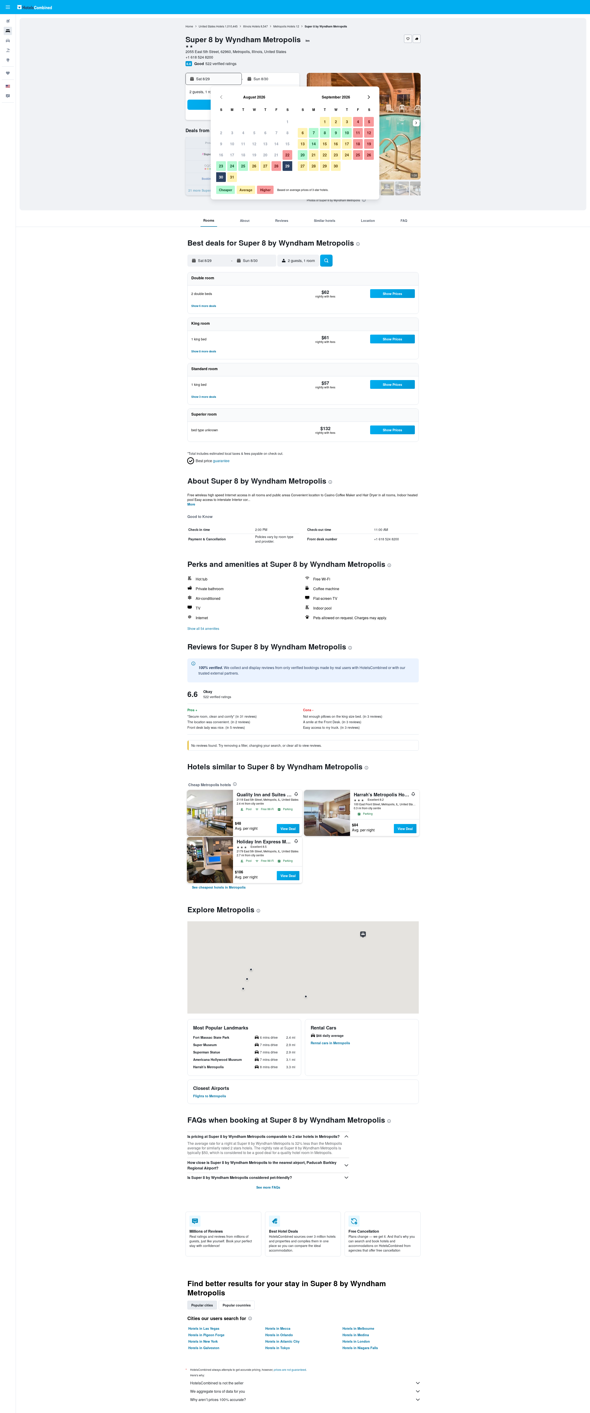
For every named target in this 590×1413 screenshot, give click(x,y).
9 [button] (221, 143)
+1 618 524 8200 (199, 57)
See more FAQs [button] (268, 1187)
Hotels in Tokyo (277, 1347)
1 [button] (287, 121)
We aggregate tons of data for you (217, 1391)
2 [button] (221, 132)
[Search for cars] (8, 40)
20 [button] (265, 155)
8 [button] (287, 132)
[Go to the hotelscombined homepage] (35, 7)
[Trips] (8, 73)
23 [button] (221, 166)
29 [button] (287, 166)
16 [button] (221, 155)
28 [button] (276, 166)
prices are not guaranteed (290, 1369)
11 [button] (243, 143)
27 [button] (265, 166)
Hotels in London (356, 1341)
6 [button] (265, 132)
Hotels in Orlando (279, 1335)
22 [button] (287, 155)
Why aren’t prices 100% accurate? (218, 1399)
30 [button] (221, 177)
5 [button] (254, 132)
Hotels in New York (203, 1341)
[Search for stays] (8, 31)
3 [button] (232, 132)
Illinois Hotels (251, 26)
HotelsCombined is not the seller (216, 1383)
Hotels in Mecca (277, 1328)
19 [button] (254, 155)
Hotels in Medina (355, 1335)
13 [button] (265, 143)
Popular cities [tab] (202, 1305)
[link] (218, 887)
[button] (8, 7)
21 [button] (276, 155)
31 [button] (232, 177)
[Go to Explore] (8, 60)
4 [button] (243, 132)
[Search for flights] (8, 21)
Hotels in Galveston (203, 1347)
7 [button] (276, 132)
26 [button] (254, 166)
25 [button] (243, 166)
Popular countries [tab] (237, 1305)
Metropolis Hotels (284, 26)
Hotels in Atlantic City (282, 1341)
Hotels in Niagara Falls (360, 1347)
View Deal (288, 828)
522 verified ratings (220, 63)
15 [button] (287, 143)
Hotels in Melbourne (358, 1328)
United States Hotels (211, 26)
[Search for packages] (8, 50)
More (191, 504)
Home (189, 26)
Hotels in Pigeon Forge (206, 1335)
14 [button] (276, 143)
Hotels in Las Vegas (203, 1328)
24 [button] (232, 166)
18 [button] (243, 155)
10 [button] (232, 143)
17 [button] (232, 155)
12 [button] (254, 143)
